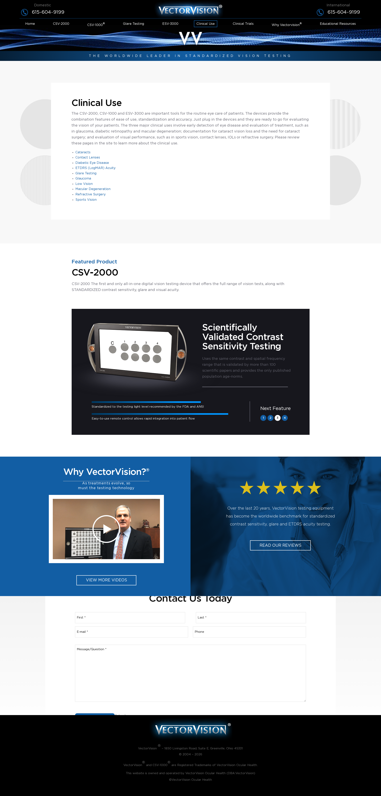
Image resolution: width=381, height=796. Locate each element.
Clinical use (205, 23)
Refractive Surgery (90, 194)
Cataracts (82, 152)
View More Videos (106, 580)
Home (30, 23)
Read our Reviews (280, 545)
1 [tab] (263, 417)
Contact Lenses (87, 157)
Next (275, 409)
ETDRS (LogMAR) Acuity (95, 168)
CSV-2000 (61, 23)
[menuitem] (30, 24)
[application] (106, 529)
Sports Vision (86, 199)
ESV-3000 (170, 23)
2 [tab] (270, 417)
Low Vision (84, 183)
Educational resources (338, 23)
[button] (106, 529)
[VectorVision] (190, 9)
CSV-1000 (96, 24)
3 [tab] (277, 417)
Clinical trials (243, 23)
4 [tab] (285, 417)
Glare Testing (133, 23)
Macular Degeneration (93, 189)
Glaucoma (83, 178)
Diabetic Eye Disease (92, 162)
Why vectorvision (287, 24)
